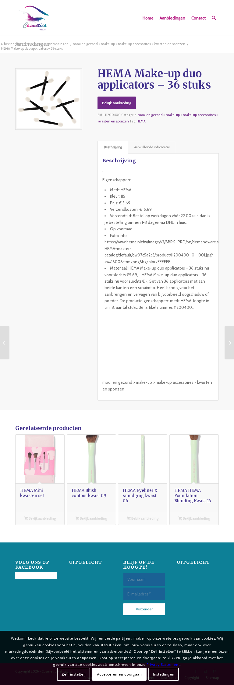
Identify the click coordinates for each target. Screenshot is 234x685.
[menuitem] (148, 18)
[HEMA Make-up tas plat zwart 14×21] (4, 342)
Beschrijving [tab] (113, 147)
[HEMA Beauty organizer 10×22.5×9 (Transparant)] (229, 342)
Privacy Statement (163, 664)
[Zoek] (214, 18)
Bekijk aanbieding (116, 103)
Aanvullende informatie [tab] (152, 147)
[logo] (33, 18)
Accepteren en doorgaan (119, 674)
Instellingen (163, 674)
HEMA (141, 121)
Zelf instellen (74, 674)
